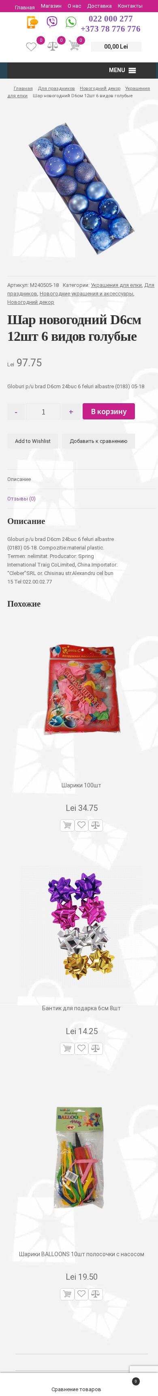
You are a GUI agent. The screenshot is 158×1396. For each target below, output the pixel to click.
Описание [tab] (19, 479)
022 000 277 (111, 19)
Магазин (51, 6)
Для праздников (56, 88)
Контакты (130, 6)
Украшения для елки (116, 285)
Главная (25, 7)
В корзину (109, 411)
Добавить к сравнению (99, 441)
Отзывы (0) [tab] (21, 499)
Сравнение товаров (76, 1389)
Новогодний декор (100, 88)
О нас (74, 6)
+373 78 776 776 (111, 29)
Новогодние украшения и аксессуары (86, 294)
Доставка (99, 6)
